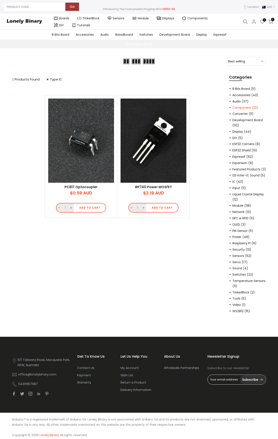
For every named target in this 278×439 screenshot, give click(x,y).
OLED (239, 224)
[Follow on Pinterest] (47, 393)
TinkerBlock (91, 18)
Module (143, 18)
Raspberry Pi (244, 243)
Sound (240, 268)
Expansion (242, 163)
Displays (168, 18)
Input (239, 188)
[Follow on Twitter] (22, 393)
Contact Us (85, 368)
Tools (239, 298)
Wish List (127, 375)
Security (241, 249)
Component (245, 108)
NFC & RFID (243, 218)
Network (241, 212)
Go (72, 6)
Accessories (85, 34)
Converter (242, 114)
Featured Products (249, 169)
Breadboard (124, 34)
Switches (146, 34)
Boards (64, 18)
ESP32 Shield (244, 150)
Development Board (174, 34)
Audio (104, 34)
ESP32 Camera (246, 144)
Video (239, 305)
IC (237, 181)
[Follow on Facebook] (14, 393)
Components (197, 18)
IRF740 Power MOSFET (153, 187)
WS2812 (241, 311)
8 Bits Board (60, 34)
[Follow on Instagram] (30, 393)
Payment (84, 375)
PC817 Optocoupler (81, 187)
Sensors (118, 18)
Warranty (84, 382)
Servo (240, 262)
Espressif (220, 34)
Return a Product (133, 382)
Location (253, 7)
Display (201, 34)
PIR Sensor (242, 231)
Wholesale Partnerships (181, 368)
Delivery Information (136, 390)
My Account (130, 368)
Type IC (56, 79)
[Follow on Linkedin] (39, 393)
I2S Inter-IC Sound (248, 175)
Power (241, 237)
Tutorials (83, 25)
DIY (61, 25)
